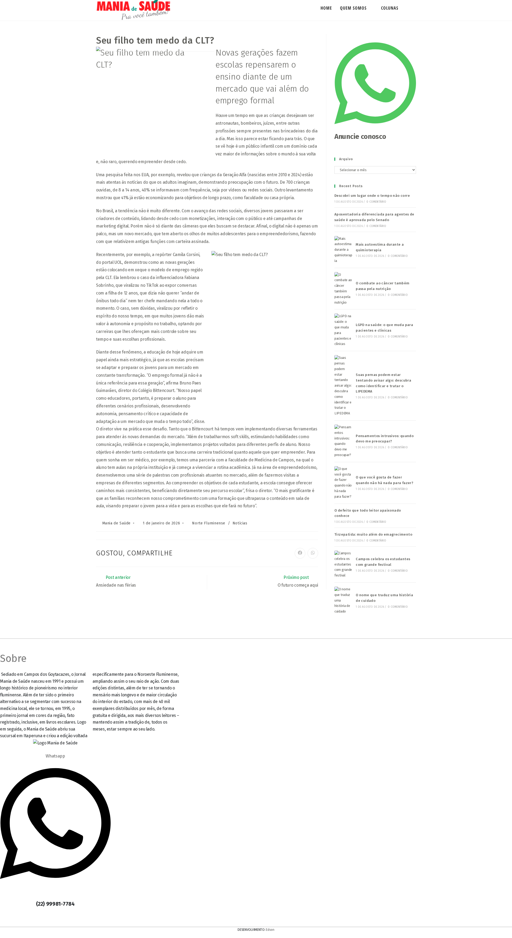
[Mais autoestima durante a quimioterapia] (343, 250)
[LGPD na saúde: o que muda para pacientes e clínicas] (343, 330)
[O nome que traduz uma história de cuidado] (343, 600)
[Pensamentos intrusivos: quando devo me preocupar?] (343, 441)
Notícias (240, 523)
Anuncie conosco (360, 136)
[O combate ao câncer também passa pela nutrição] (343, 288)
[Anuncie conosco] (375, 129)
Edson (270, 930)
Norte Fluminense (208, 523)
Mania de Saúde (116, 523)
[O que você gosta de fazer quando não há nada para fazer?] (343, 483)
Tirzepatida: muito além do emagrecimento (373, 534)
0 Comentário (376, 201)
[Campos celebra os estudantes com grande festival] (343, 564)
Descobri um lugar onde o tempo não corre (372, 196)
